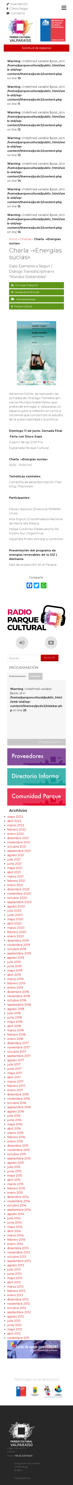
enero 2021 (15, 885)
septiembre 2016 (19, 1107)
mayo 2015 (14, 1175)
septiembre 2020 (19, 902)
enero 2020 (15, 936)
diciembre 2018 (18, 992)
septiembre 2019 (19, 953)
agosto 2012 (15, 1316)
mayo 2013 (14, 1278)
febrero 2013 (16, 1291)
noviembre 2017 (18, 1047)
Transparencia (22, 1478)
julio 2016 (13, 1115)
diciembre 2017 (18, 1043)
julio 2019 (14, 962)
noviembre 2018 (18, 996)
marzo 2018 (15, 1030)
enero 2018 (15, 1039)
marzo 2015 (15, 1184)
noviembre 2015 (18, 1150)
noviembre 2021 (18, 842)
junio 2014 (14, 1222)
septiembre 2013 (19, 1261)
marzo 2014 (15, 1235)
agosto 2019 (15, 957)
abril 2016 (14, 1128)
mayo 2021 (14, 868)
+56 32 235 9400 (23, 1455)
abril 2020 (14, 923)
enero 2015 (15, 1192)
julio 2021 (14, 859)
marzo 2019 (15, 979)
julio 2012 (14, 1320)
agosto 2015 (15, 1162)
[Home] (36, 30)
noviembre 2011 (18, 1338)
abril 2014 (14, 1231)
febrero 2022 (16, 829)
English (18, 1470)
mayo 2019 (14, 970)
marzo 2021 (15, 876)
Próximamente (17, 676)
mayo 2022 (15, 816)
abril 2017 (14, 1077)
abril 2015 (14, 1180)
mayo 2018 (15, 1021)
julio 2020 (14, 910)
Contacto (18, 13)
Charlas (25, 239)
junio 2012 (14, 1325)
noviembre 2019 (18, 945)
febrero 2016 (16, 1137)
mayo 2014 (14, 1227)
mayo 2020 (15, 919)
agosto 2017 (15, 1060)
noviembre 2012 (18, 1303)
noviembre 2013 (18, 1252)
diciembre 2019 (18, 940)
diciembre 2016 (18, 1094)
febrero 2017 (16, 1086)
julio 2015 (13, 1167)
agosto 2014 (15, 1214)
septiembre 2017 (19, 1056)
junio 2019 (14, 966)
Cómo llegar (19, 8)
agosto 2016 (15, 1111)
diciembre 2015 (18, 1145)
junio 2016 (14, 1120)
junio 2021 (14, 863)
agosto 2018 (15, 1009)
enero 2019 (15, 987)
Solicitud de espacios (36, 48)
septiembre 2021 (19, 851)
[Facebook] (29, 586)
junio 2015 (14, 1171)
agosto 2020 (16, 906)
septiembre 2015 (19, 1158)
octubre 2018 (16, 1000)
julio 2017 (14, 1064)
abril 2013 (14, 1282)
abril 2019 (14, 974)
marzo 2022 (15, 825)
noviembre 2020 (19, 893)
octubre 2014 (16, 1205)
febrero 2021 (16, 880)
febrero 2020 (16, 932)
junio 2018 (14, 1017)
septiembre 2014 (19, 1209)
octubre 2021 (16, 846)
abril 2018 (14, 1026)
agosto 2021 (15, 855)
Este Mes (35, 676)
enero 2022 (15, 834)
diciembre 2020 (18, 889)
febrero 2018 (16, 1034)
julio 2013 (14, 1269)
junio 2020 (15, 915)
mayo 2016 (14, 1124)
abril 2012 (14, 1333)
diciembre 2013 (18, 1248)
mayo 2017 (14, 1073)
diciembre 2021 (18, 838)
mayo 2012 (14, 1329)
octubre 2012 (16, 1308)
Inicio (13, 239)
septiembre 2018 (19, 1004)
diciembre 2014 (18, 1197)
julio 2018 (14, 1013)
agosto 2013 (15, 1265)
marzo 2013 (15, 1286)
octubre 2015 (16, 1154)
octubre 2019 (16, 949)
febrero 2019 (16, 983)
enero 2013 (15, 1295)
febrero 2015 (16, 1188)
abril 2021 (14, 872)
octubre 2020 (17, 898)
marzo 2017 (15, 1081)
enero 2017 (15, 1090)
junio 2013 (14, 1274)
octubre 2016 (16, 1103)
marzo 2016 (15, 1133)
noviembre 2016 (18, 1098)
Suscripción (19, 4)
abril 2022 (14, 821)
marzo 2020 (15, 927)
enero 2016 (15, 1141)
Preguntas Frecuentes (27, 1463)
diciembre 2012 (18, 1299)
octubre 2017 (16, 1051)
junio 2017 (14, 1068)
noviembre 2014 (18, 1201)
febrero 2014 (16, 1239)
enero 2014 (15, 1244)
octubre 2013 (16, 1256)
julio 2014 (14, 1218)
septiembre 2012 (19, 1312)
